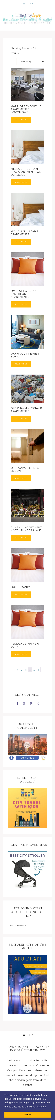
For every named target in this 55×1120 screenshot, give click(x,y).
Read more (21, 120)
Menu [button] (30, 4)
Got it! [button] (27, 1114)
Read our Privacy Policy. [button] (32, 1106)
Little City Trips (27, 17)
